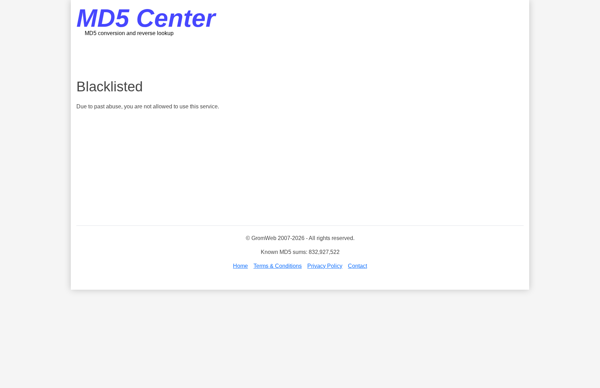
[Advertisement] (300, 57)
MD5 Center (145, 18)
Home (240, 266)
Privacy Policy (324, 266)
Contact (357, 266)
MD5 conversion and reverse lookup (129, 33)
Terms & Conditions (277, 266)
